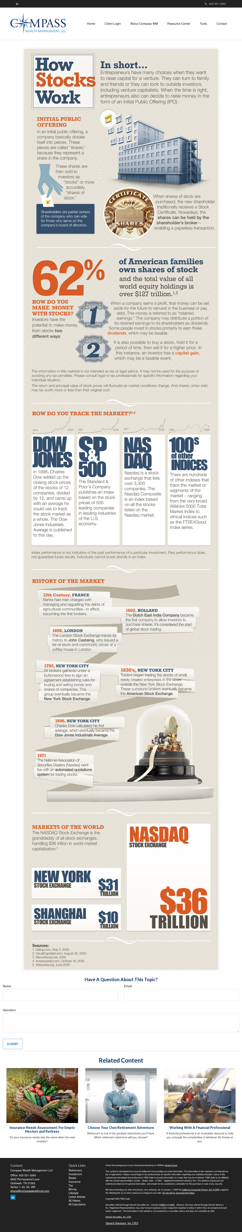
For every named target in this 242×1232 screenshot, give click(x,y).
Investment (75, 1174)
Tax (71, 1185)
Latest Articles (77, 1197)
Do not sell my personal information (178, 1192)
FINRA (162, 1204)
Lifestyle (73, 1193)
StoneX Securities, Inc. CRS (118, 1216)
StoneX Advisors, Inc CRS (121, 1223)
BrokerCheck (171, 1165)
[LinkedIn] (17, 3)
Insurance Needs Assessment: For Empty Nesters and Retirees (42, 1129)
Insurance (75, 1181)
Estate (72, 1178)
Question (9, 1010)
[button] (113, 24)
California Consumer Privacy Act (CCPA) (201, 1189)
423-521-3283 (217, 3)
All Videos (74, 1200)
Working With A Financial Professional (199, 1127)
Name (7, 986)
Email (128, 986)
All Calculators (77, 1204)
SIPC (172, 1204)
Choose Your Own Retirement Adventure (121, 1127)
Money (73, 1189)
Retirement (75, 1170)
